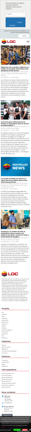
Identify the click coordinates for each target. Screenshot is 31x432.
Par (5, 77)
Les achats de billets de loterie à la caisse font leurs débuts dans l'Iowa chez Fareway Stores (14, 180)
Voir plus (4, 427)
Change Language (15, 23)
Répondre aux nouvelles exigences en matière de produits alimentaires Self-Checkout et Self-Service (15, 68)
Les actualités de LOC (7, 187)
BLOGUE (3, 72)
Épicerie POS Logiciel (21, 185)
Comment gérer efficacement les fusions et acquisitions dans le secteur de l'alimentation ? (15, 123)
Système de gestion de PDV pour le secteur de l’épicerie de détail (15, 72)
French (24, 36)
